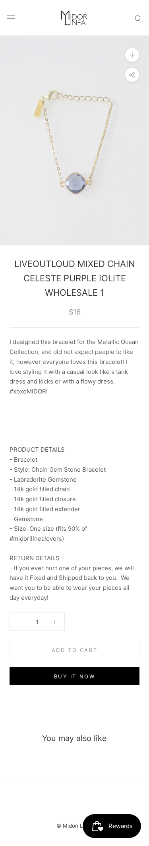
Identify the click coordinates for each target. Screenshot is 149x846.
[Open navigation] (11, 18)
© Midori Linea (74, 825)
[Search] (138, 17)
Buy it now (74, 676)
